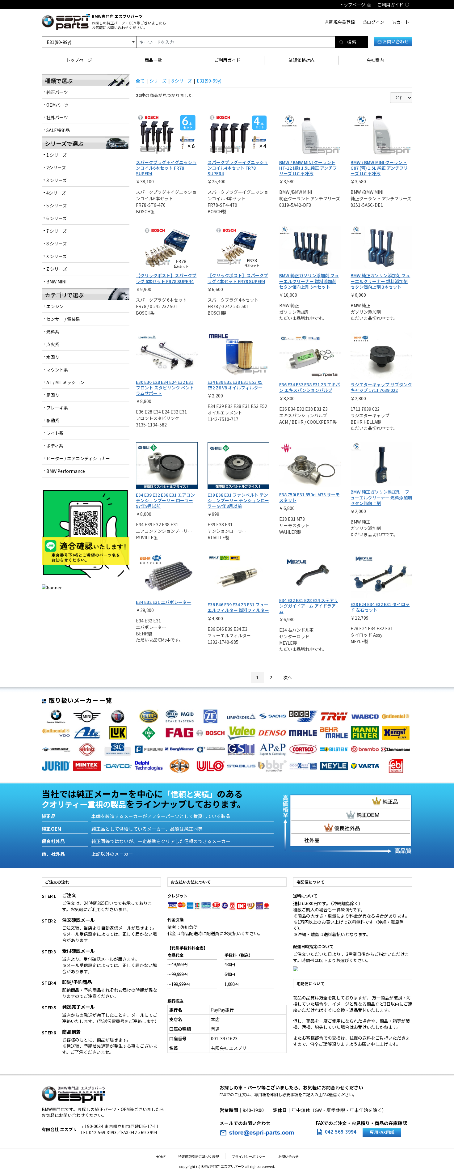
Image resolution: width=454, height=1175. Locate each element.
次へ (287, 677)
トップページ (79, 60)
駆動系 (52, 420)
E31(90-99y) (209, 81)
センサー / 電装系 (63, 319)
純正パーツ (57, 92)
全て (140, 81)
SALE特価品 (58, 130)
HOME (161, 1156)
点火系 (52, 344)
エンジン (55, 306)
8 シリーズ (181, 81)
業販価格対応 (301, 60)
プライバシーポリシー (249, 1156)
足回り (52, 395)
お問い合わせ (395, 41)
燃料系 (52, 332)
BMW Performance (65, 471)
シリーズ (157, 81)
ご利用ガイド (227, 60)
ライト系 (55, 433)
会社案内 (375, 60)
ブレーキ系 (57, 408)
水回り (52, 357)
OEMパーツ (57, 105)
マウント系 (57, 370)
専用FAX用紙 (382, 1132)
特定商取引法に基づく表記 (198, 1156)
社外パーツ (57, 117)
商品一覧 (153, 60)
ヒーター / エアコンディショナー (78, 458)
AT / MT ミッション (65, 382)
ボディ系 (54, 446)
